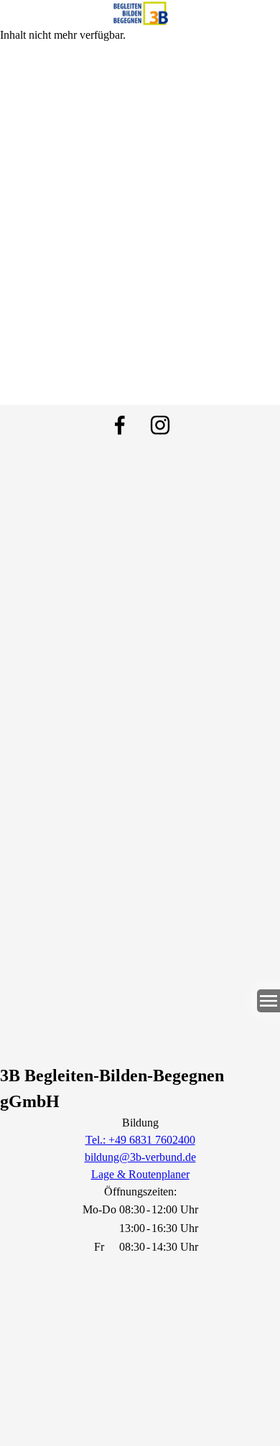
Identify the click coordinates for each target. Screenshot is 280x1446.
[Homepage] (140, 13)
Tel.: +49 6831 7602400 (140, 1140)
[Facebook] (120, 425)
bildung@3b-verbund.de (140, 1157)
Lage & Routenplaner (140, 1174)
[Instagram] (160, 425)
